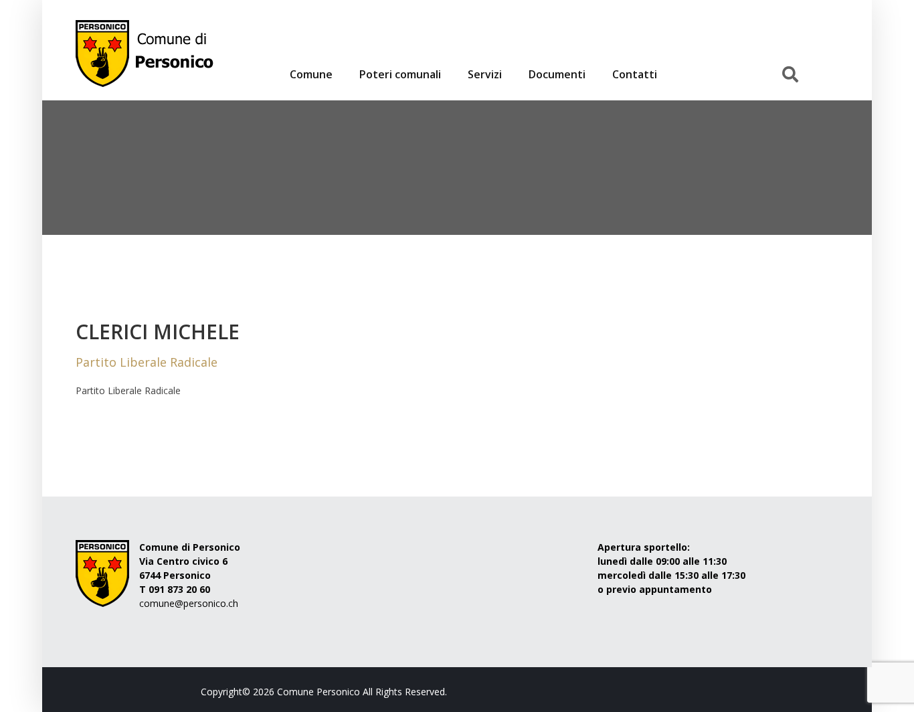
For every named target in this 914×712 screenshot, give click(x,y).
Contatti (634, 74)
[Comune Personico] (261, 53)
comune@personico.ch (188, 603)
